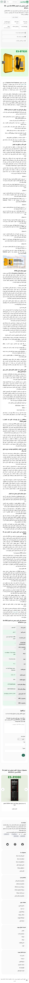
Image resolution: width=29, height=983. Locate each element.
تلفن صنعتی (23, 84)
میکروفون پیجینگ (20, 868)
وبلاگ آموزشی (21, 912)
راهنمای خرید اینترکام (20, 884)
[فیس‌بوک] (22, 844)
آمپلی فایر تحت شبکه (20, 856)
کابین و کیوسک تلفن (20, 865)
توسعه (23, 936)
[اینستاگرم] (15, 844)
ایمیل (23, 748)
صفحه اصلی (22, 921)
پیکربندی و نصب (21, 934)
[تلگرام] (7, 844)
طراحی (23, 930)
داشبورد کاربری (21, 906)
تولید (23, 946)
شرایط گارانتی (21, 961)
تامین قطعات (21, 943)
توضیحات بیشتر (15, 17)
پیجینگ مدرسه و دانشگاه (19, 887)
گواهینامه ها (21, 968)
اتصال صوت (15, 612)
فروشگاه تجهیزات (21, 918)
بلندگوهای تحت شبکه (20, 862)
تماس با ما (22, 955)
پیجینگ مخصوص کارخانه (19, 890)
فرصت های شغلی (21, 970)
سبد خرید (22, 909)
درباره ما (22, 958)
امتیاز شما (23, 736)
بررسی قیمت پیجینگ (20, 893)
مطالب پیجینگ (21, 915)
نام (24, 742)
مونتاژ (23, 940)
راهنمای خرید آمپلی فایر (19, 881)
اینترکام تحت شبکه (20, 859)
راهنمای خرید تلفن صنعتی (19, 896)
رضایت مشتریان (21, 964)
